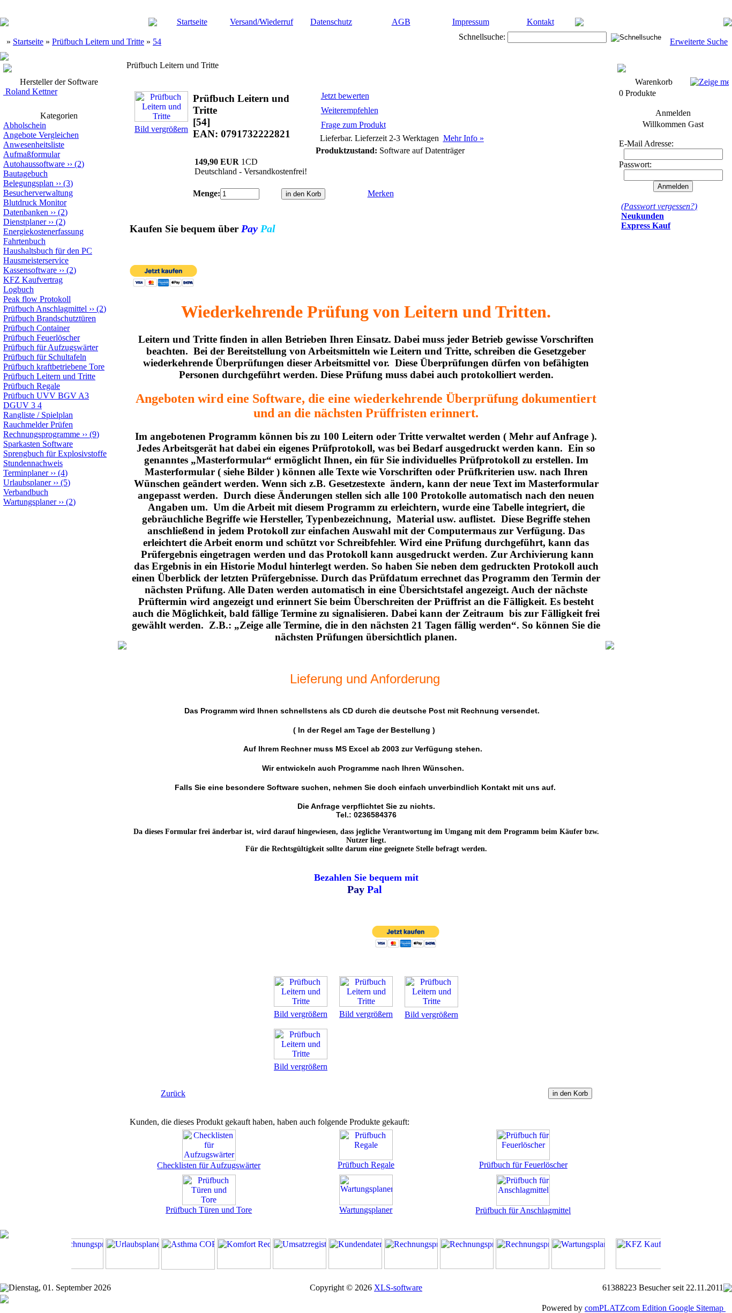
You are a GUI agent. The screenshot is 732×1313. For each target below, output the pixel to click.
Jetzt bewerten (345, 95)
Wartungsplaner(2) (39, 501)
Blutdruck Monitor (34, 202)
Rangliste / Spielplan (38, 414)
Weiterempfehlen (349, 110)
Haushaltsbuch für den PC (47, 250)
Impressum (470, 21)
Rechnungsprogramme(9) (51, 434)
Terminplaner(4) (35, 472)
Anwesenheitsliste (33, 144)
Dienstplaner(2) (34, 221)
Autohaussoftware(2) (43, 163)
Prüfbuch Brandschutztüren (49, 318)
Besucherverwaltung (38, 192)
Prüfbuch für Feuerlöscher (523, 1164)
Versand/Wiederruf (261, 21)
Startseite (192, 21)
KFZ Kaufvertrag (33, 279)
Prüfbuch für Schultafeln (44, 357)
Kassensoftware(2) (39, 270)
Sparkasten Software (38, 443)
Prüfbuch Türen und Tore (209, 1209)
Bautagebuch (25, 173)
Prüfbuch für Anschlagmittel (523, 1210)
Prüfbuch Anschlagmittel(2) (54, 308)
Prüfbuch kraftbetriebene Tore (53, 366)
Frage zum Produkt (353, 124)
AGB (401, 21)
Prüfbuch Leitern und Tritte (98, 41)
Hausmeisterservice (36, 260)
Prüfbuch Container (36, 328)
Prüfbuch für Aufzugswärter (50, 347)
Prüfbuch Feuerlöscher (41, 337)
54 (157, 41)
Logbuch (18, 289)
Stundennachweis (33, 463)
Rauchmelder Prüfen (38, 424)
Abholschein (24, 125)
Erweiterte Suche (699, 41)
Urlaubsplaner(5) (36, 482)
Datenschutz (331, 21)
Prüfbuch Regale (31, 385)
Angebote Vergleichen (41, 134)
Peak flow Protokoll (37, 299)
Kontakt (540, 21)
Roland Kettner (30, 91)
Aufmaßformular (31, 154)
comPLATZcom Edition (626, 1307)
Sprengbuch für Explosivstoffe (55, 453)
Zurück (173, 1093)
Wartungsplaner (365, 1209)
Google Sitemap (696, 1307)
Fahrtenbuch (24, 241)
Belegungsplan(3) (38, 183)
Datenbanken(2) (35, 212)
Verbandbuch (25, 492)
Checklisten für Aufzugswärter (208, 1165)
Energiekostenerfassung (43, 231)
